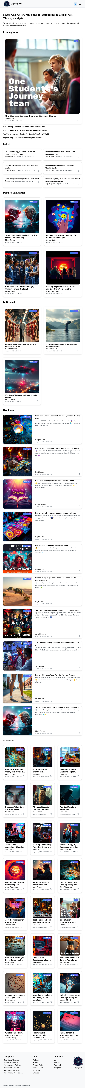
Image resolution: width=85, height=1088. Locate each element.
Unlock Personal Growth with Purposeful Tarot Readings (40, 770)
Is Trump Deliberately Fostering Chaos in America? (42, 846)
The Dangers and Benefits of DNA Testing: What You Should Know (41, 1071)
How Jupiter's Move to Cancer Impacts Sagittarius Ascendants (15, 883)
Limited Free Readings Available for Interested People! (42, 959)
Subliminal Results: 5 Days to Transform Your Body (69, 959)
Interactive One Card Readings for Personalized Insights (61, 236)
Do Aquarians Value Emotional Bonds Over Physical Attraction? (14, 1071)
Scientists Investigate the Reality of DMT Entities (42, 996)
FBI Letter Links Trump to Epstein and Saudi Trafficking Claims (69, 1034)
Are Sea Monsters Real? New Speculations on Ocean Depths (68, 808)
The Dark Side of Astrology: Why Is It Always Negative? (41, 1034)
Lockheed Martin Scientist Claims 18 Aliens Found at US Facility (20, 345)
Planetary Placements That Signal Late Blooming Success (15, 996)
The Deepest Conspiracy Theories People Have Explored (15, 846)
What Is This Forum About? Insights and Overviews (14, 1034)
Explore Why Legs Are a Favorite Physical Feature (22, 138)
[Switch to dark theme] (75, 4)
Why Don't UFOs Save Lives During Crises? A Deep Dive (21, 396)
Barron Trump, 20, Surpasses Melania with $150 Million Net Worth (69, 846)
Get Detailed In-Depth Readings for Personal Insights (42, 921)
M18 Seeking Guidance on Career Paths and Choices (24, 127)
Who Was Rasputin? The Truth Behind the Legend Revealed (42, 808)
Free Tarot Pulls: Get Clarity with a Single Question (14, 770)
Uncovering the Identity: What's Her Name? (22, 179)
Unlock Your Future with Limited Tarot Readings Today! (57, 448)
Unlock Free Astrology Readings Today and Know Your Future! (70, 996)
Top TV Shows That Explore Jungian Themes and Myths (25, 130)
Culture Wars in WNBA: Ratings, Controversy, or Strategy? (19, 288)
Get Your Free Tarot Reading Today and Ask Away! (68, 883)
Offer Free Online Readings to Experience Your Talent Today (67, 1071)
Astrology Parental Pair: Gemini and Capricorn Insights (41, 883)
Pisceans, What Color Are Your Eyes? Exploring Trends (14, 808)
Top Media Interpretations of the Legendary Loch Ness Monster (61, 345)
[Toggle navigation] (80, 4)
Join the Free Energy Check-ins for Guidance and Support (14, 921)
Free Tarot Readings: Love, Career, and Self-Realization (14, 959)
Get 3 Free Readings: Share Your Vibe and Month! (54, 481)
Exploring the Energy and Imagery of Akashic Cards (55, 513)
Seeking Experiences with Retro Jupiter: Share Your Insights (60, 288)
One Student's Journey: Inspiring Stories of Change (30, 116)
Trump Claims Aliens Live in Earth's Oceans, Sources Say (21, 236)
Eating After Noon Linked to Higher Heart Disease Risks (69, 770)
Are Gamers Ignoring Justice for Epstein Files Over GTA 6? (26, 134)
